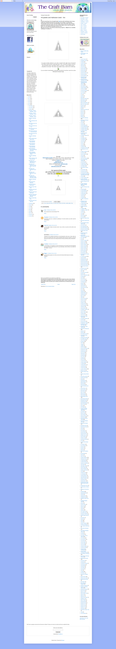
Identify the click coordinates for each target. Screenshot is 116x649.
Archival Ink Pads (84, 90)
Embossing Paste (84, 263)
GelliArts (82, 284)
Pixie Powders (83, 436)
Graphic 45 (83, 302)
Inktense (82, 332)
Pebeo (82, 428)
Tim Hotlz (82, 537)
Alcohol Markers (84, 75)
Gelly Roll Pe (83, 286)
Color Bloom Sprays (84, 167)
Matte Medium (83, 381)
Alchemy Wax (83, 68)
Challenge (83, 146)
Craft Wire (82, 197)
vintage (82, 571)
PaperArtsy (83, 417)
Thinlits (82, 532)
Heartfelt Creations (84, 309)
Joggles (82, 345)
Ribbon (82, 449)
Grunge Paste (83, 303)
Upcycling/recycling (84, 558)
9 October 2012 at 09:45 (51, 210)
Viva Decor (83, 572)
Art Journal (83, 91)
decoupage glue (84, 226)
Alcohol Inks (83, 74)
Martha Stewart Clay (84, 371)
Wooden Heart (83, 602)
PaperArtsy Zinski (84, 426)
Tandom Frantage (84, 524)
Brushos (82, 113)
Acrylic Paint (83, 63)
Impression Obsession (85, 328)
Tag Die (82, 519)
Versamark (83, 566)
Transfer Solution (84, 546)
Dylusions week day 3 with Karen (33, 192)
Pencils (82, 429)
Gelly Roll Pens (83, 287)
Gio (59, 21)
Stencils (82, 507)
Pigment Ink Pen (84, 433)
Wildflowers (83, 598)
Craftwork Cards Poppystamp (84, 202)
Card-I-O (82, 142)
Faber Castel (83, 269)
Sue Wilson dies (84, 512)
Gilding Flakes (83, 292)
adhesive (82, 64)
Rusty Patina (83, 453)
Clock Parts (83, 161)
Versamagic (83, 564)
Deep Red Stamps (84, 227)
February (30, 214)
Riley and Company (84, 451)
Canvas (82, 123)
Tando (82, 521)
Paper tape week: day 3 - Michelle (33, 129)
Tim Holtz (82, 534)
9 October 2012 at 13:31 (52, 225)
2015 (29, 101)
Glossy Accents (83, 298)
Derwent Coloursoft (84, 229)
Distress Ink (83, 241)
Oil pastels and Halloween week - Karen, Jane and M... (32, 166)
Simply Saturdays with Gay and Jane (33, 159)
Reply (45, 213)
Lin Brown (83, 363)
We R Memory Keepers (83, 583)
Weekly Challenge (84, 585)
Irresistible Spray (84, 338)
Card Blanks (83, 139)
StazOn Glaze (83, 504)
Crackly (58, 160)
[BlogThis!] (55, 201)
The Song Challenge (84, 528)
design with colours (49, 203)
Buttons (82, 116)
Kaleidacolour (83, 349)
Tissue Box (83, 540)
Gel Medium (83, 281)
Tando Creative (83, 523)
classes (82, 155)
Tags (72, 203)
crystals (82, 211)
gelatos (82, 283)
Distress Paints (83, 248)
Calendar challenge (84, 117)
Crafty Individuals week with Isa (32, 144)
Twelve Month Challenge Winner (84, 552)
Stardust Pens (83, 495)
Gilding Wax (83, 294)
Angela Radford (84, 87)
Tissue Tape (83, 543)
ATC (81, 94)
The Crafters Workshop (85, 525)
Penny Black (83, 430)
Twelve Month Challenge (83, 549)
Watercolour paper (84, 578)
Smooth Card (83, 472)
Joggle (82, 344)
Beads (82, 97)
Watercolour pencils (84, 579)
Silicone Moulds (84, 468)
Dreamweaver (83, 252)
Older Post (73, 284)
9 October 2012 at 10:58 (53, 217)
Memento (82, 383)
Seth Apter (83, 464)
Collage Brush (83, 163)
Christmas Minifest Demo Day (32, 185)
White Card (83, 591)
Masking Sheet (83, 377)
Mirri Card (82, 392)
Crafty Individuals (84, 206)
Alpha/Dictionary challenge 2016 (84, 80)
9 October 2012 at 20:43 (54, 234)
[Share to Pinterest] (59, 201)
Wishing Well (83, 601)
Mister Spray (83, 393)
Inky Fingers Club (84, 333)
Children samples (84, 151)
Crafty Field (83, 204)
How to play (83, 34)
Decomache (83, 225)
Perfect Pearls (83, 432)
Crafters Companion (84, 198)
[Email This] (54, 201)
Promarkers (83, 444)
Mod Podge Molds (84, 398)
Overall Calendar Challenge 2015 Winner (84, 409)
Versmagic (83, 567)
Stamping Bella (83, 492)
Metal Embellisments (84, 385)
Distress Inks (83, 243)
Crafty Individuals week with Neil (32, 147)
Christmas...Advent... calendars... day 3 (32, 111)
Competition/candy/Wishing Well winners (85, 174)
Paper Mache (83, 414)
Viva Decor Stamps (84, 574)
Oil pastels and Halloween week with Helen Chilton (33, 176)
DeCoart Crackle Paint (85, 220)
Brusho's (82, 112)
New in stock (83, 404)
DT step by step (55, 203)
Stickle (82, 508)
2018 (29, 96)
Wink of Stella (83, 600)
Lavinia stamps (83, 362)
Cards (45, 203)
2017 (29, 98)
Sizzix (82, 471)
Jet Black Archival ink (58, 162)
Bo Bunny (82, 105)
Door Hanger (83, 251)
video (82, 570)
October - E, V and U (84, 20)
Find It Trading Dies (84, 275)
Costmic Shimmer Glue (85, 186)
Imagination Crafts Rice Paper (84, 324)
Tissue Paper (83, 542)
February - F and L (84, 31)
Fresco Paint (83, 280)
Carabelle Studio (84, 129)
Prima (82, 440)
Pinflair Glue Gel (84, 435)
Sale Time (83, 456)
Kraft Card (83, 359)
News (82, 405)
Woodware (83, 608)
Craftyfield (83, 208)
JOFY (82, 342)
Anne (45, 210)
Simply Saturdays (84, 469)
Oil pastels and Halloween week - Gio (32, 173)
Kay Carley (83, 356)
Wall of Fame (83, 576)
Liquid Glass (83, 366)
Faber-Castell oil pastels (48, 157)
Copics (82, 176)
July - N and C (83, 24)
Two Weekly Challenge (85, 553)
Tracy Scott (83, 544)
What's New (83, 590)
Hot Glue (82, 319)
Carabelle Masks (84, 127)
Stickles (82, 509)
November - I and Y (84, 19)
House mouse (83, 321)
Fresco (82, 277)
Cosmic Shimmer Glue (85, 181)
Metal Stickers (83, 388)
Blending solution (84, 98)
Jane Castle (83, 340)
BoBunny (82, 106)
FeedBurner (60, 634)
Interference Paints (84, 337)
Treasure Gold (83, 547)
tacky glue (83, 517)
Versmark (82, 568)
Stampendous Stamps (85, 486)
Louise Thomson (84, 368)
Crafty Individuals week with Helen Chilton (32, 153)
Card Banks (83, 138)
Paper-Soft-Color (84, 415)
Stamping (82, 491)
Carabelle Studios (84, 135)
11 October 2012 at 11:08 (51, 253)
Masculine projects (84, 376)
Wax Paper (83, 581)
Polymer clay (83, 437)
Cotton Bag (83, 189)
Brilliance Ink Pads (84, 109)
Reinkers (82, 448)
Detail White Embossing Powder (84, 236)
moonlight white (64, 163)
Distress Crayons (84, 240)
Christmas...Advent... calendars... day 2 (32, 114)
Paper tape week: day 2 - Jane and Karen (33, 131)
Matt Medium (83, 380)
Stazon (82, 503)
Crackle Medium (84, 190)
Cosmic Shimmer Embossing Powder (84, 179)
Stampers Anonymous (85, 489)
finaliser (82, 273)
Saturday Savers (84, 458)
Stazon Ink (83, 505)
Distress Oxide (83, 245)
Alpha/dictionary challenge (84, 77)
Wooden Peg (83, 605)
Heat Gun (82, 310)
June (30, 208)
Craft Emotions (83, 193)
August (30, 204)
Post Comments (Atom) (50, 286)
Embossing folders (84, 261)
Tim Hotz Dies (83, 539)
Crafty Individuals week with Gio (32, 141)
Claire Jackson (83, 154)
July (30, 206)
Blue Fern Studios (84, 104)
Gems (82, 288)
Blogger (62, 640)
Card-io (82, 143)
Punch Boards (83, 445)
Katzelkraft (83, 355)
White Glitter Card (84, 593)
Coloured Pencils (84, 172)
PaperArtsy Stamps (84, 423)
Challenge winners (84, 147)
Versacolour (83, 560)
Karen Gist (83, 352)
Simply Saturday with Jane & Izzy (32, 139)
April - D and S (83, 28)
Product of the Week (62, 203)
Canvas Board (83, 125)
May (30, 209)
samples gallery (68, 203)
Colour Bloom (83, 169)
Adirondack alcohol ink (56, 166)
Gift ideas (82, 291)
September (31, 203)
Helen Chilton (83, 312)
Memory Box (83, 384)
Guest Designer (84, 305)
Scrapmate (46, 217)
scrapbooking (83, 460)
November (31, 107)
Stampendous (83, 480)
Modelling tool (83, 401)
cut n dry (82, 212)
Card (82, 136)
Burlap (82, 115)
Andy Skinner (83, 86)
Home (58, 284)
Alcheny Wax (83, 70)
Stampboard (83, 479)
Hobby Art (82, 313)
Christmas (83, 152)
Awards (82, 95)
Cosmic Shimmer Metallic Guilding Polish (84, 184)
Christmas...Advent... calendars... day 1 (32, 116)
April (30, 211)
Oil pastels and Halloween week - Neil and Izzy (32, 161)
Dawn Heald (83, 215)
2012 (29, 104)
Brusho (82, 110)
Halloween (83, 306)
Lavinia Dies (83, 360)
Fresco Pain (83, 279)
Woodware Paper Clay (85, 609)
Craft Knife (83, 194)
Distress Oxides (84, 247)
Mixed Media (83, 395)
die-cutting (83, 237)
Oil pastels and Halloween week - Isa (32, 169)
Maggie (45, 253)
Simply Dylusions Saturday (32, 182)
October (30, 109)
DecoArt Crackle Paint (85, 218)
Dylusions (82, 257)
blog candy (83, 101)
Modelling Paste (84, 400)
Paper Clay (83, 413)
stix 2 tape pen (83, 511)
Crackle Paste (83, 191)
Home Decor (83, 314)
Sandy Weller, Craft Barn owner (84, 54)
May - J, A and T (84, 27)
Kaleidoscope (83, 351)
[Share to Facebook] (58, 201)
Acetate (82, 61)
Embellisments (83, 260)
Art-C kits (82, 93)
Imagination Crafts (84, 322)
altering (82, 84)
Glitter (82, 297)
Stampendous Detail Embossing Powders (84, 483)
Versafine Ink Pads (84, 563)
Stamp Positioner (84, 478)
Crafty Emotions (84, 203)
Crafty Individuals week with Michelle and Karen (33, 149)
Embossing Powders (84, 265)
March (30, 212)
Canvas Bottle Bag (84, 126)
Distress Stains (83, 249)
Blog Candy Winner (84, 102)
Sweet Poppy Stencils (85, 515)
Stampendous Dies (84, 485)
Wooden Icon (83, 604)
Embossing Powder (84, 264)
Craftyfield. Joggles (84, 209)
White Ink (82, 594)
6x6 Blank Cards (84, 60)
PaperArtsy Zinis (84, 425)
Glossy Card (83, 299)
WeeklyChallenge (84, 589)
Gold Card (83, 301)
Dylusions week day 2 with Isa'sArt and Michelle (33, 195)
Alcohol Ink (83, 71)
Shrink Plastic (83, 467)
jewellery (82, 341)
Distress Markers (84, 244)
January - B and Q (84, 32)
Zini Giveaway (83, 613)
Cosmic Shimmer (84, 177)
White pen (83, 595)
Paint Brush (83, 411)
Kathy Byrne (83, 353)
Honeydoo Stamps (84, 318)
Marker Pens (83, 370)
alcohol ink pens (84, 72)
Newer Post (43, 284)
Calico (82, 122)
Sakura (82, 454)
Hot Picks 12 (57, 161)
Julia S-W (46, 225)
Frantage (82, 276)
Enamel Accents (84, 268)
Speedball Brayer (84, 476)
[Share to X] (57, 201)
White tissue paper (84, 597)
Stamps (82, 494)
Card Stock (83, 140)
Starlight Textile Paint (84, 498)
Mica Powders (83, 389)
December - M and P (84, 17)
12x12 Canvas (83, 59)
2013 (29, 103)
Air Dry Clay (83, 67)
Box (81, 108)
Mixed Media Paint (84, 396)
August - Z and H (84, 23)
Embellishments (84, 259)
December (31, 106)
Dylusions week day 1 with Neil (33, 201)
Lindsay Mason (83, 364)
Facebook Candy (84, 272)
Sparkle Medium (84, 475)
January (30, 215)
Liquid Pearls (83, 367)
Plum (61, 165)
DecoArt (82, 216)
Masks (82, 379)
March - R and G (84, 30)
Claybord (82, 156)
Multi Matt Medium (84, 402)
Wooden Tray (83, 606)
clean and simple (84, 158)
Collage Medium (84, 164)
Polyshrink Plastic (84, 439)
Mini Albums (83, 390)
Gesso (82, 290)
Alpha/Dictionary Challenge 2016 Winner (84, 82)
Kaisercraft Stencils (84, 348)
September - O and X (84, 21)
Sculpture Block (84, 461)
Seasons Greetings (84, 463)
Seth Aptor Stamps (84, 465)
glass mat (82, 295)
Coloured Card (83, 171)
